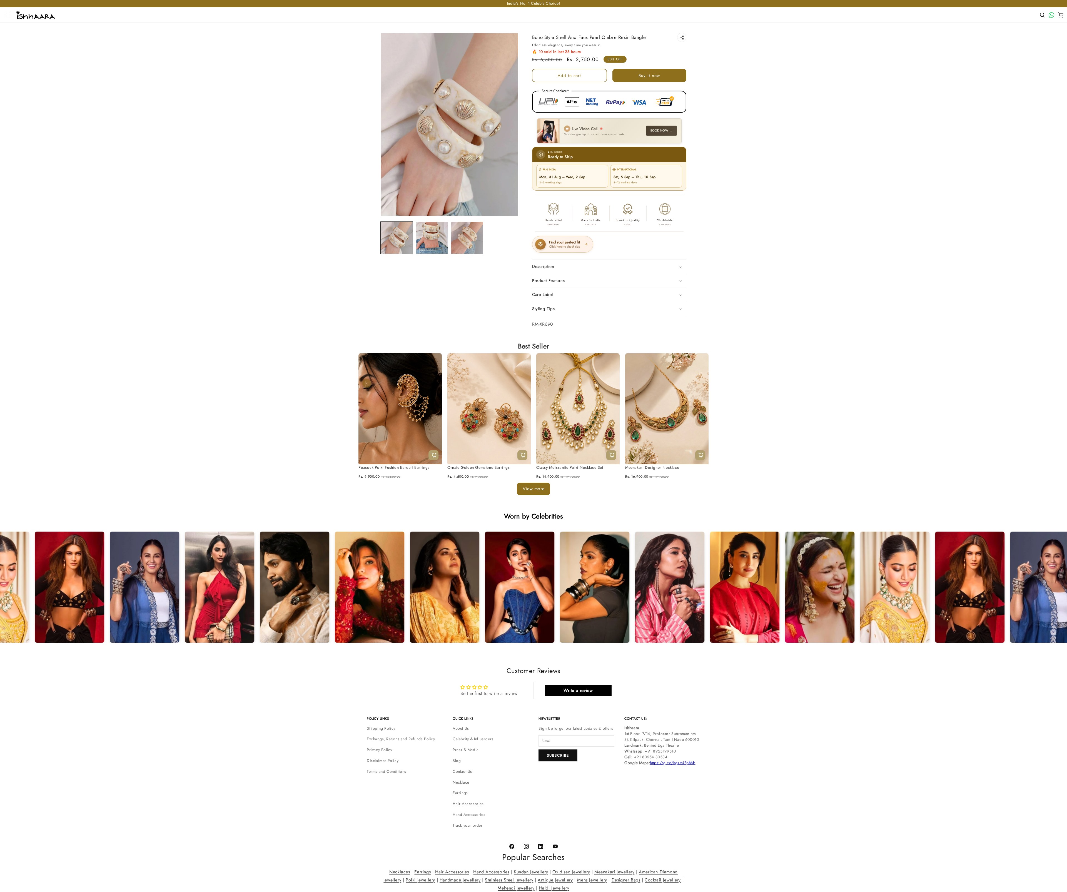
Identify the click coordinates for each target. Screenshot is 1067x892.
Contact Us (462, 771)
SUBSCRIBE (558, 755)
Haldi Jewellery (554, 887)
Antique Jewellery (555, 879)
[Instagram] (526, 847)
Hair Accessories (468, 803)
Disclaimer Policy (382, 760)
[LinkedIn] (541, 847)
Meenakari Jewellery (614, 872)
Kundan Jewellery (531, 872)
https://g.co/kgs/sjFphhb (672, 763)
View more (533, 488)
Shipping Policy (381, 728)
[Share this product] (681, 37)
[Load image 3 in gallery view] (467, 237)
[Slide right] (700, 383)
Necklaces (399, 872)
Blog (457, 760)
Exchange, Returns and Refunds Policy (401, 739)
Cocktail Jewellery (663, 879)
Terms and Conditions (386, 771)
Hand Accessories (469, 814)
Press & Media (466, 750)
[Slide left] (366, 383)
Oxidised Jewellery (571, 872)
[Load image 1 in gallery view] (397, 237)
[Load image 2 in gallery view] (432, 237)
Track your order (468, 825)
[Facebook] (512, 847)
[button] (7, 15)
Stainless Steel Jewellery (509, 879)
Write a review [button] (578, 690)
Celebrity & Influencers (473, 739)
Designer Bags (626, 879)
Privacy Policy (379, 750)
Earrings (460, 793)
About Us (461, 728)
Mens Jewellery (592, 879)
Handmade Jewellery (460, 879)
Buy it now (649, 76)
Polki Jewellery (420, 879)
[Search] (1042, 15)
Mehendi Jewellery (516, 887)
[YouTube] (555, 847)
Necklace (461, 782)
